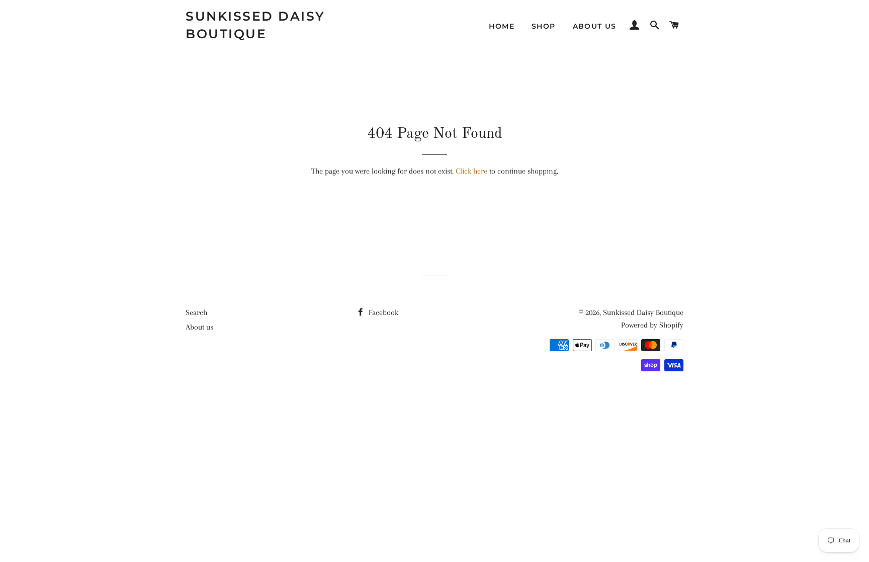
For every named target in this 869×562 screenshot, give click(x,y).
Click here (471, 171)
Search (196, 312)
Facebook (382, 312)
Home (501, 26)
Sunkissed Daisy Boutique (255, 25)
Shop (544, 26)
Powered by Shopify (652, 325)
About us (595, 26)
